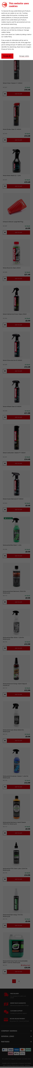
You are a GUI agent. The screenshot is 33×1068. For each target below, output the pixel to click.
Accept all (7, 56)
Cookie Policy (8, 37)
